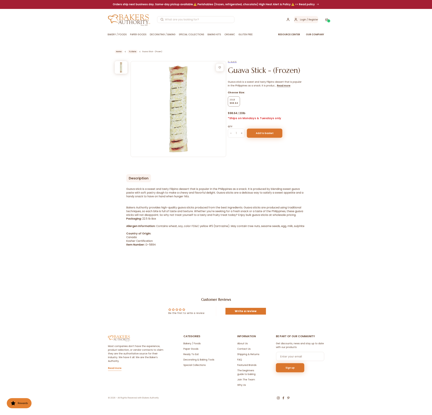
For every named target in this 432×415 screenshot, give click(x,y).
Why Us (241, 385)
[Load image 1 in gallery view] (121, 67)
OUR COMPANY (315, 34)
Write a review (245, 311)
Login (303, 19)
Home (119, 51)
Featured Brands (246, 365)
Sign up (290, 367)
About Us (242, 343)
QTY (230, 126)
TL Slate (132, 51)
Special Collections (194, 365)
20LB (234, 101)
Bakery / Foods (192, 343)
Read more (283, 85)
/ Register (312, 19)
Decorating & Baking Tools (198, 359)
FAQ (239, 359)
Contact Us (244, 349)
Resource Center (289, 34)
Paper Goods (190, 349)
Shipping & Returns (248, 354)
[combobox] (195, 19)
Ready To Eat (191, 354)
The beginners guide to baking (246, 372)
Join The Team (246, 379)
